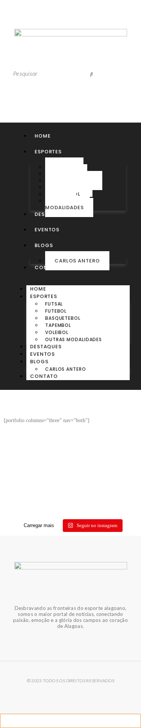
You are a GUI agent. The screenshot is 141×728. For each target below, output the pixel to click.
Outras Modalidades (64, 204)
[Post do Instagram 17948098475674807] (70, 488)
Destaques (50, 214)
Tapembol (58, 325)
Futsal (54, 304)
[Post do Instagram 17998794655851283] (70, 499)
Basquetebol (62, 318)
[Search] (91, 74)
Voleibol (56, 332)
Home (43, 135)
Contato (48, 267)
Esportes (48, 151)
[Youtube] (71, 19)
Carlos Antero (77, 260)
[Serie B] (70, 509)
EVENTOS (47, 229)
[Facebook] (86, 19)
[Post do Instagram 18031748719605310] (70, 478)
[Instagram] (55, 19)
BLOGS (44, 245)
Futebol (56, 311)
